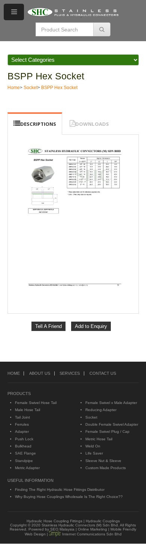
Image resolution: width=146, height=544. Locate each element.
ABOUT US (39, 373)
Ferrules (22, 424)
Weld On (92, 446)
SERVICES (70, 373)
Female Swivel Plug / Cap (107, 431)
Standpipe (24, 461)
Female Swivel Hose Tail (36, 403)
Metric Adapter (27, 468)
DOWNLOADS (92, 124)
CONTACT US (102, 373)
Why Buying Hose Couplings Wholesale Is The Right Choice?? (69, 497)
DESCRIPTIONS (38, 124)
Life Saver (94, 453)
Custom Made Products (105, 468)
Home (13, 87)
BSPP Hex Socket (45, 76)
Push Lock (24, 439)
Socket (30, 87)
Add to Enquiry (91, 326)
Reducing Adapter (100, 410)
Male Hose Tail (27, 410)
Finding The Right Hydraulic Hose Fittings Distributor (59, 489)
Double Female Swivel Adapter (111, 424)
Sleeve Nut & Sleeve (103, 461)
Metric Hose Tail (98, 439)
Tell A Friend (48, 326)
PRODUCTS (19, 393)
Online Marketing (92, 529)
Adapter (22, 431)
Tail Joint (22, 417)
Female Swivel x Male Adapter (111, 403)
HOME (13, 373)
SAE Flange (25, 453)
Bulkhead (23, 446)
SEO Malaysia (62, 529)
